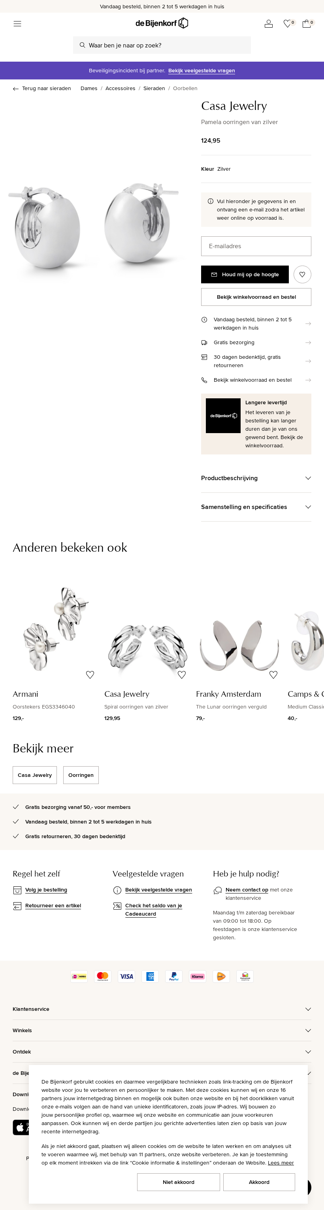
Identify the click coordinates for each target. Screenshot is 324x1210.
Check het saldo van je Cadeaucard (153, 909)
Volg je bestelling (46, 889)
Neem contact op (247, 889)
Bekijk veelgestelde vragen (201, 70)
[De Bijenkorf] (162, 23)
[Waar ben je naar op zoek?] (82, 45)
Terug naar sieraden (46, 88)
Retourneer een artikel (53, 905)
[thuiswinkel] (245, 981)
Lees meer (281, 1162)
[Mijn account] (268, 23)
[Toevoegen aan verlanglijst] (302, 274)
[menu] (17, 23)
